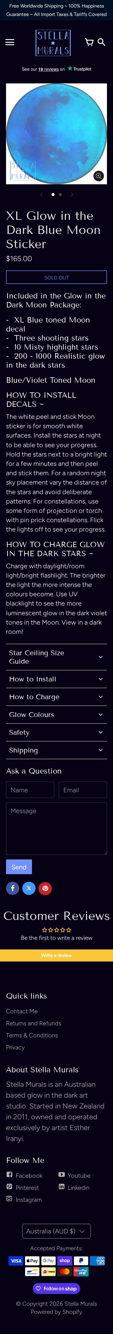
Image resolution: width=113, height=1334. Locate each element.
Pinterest (27, 1187)
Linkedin (78, 1187)
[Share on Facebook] (12, 888)
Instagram (29, 1199)
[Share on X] (29, 888)
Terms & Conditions (32, 1035)
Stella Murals (80, 1303)
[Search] (101, 42)
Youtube (79, 1175)
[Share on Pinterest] (45, 888)
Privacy (15, 1047)
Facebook (29, 1175)
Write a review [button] (56, 955)
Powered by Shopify (56, 1311)
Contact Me (22, 1011)
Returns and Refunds (33, 1023)
